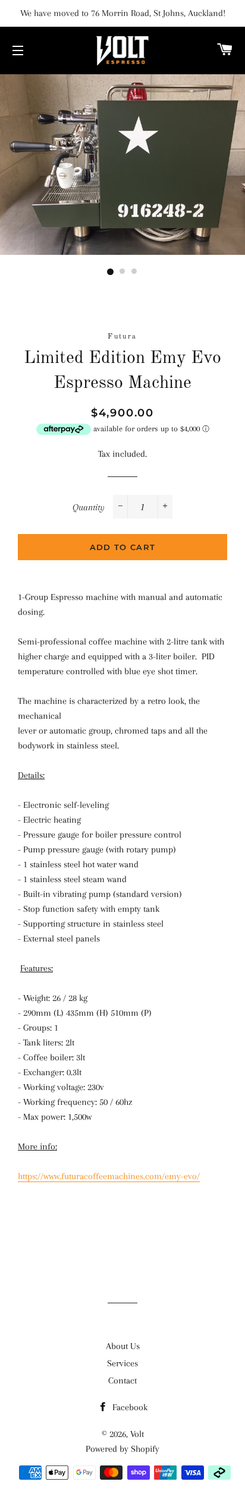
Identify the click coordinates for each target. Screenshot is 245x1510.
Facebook (128, 1407)
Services (122, 1363)
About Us (123, 1346)
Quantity (89, 507)
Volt (137, 1434)
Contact (122, 1380)
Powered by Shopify (122, 1448)
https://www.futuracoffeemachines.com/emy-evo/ (109, 1176)
